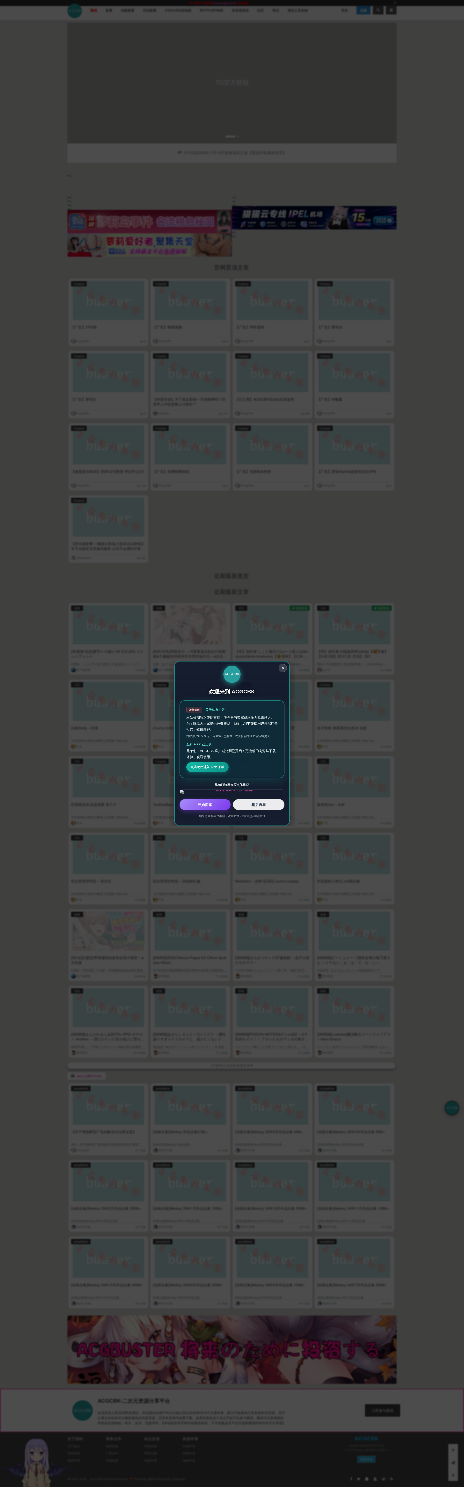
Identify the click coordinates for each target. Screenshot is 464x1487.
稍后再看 (259, 805)
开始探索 (205, 805)
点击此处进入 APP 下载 (207, 767)
